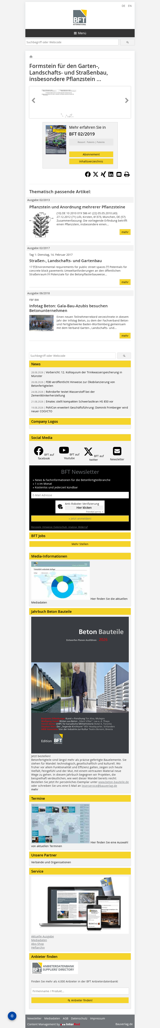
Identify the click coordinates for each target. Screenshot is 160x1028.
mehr (125, 232)
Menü (82, 33)
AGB (65, 1018)
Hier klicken (84, 507)
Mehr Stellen (80, 544)
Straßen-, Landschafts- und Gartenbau (65, 260)
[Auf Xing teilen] (103, 176)
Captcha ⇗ (94, 512)
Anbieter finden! (81, 1000)
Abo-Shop (37, 944)
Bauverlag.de (124, 1024)
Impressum (97, 1018)
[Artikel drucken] (127, 174)
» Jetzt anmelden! (80, 518)
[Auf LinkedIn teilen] (111, 176)
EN (130, 6)
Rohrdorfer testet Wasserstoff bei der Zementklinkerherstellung (63, 393)
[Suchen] (127, 42)
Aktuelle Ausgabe (42, 936)
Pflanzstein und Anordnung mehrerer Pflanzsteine (77, 207)
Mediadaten (39, 940)
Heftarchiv (38, 947)
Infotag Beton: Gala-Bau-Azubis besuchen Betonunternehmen (68, 308)
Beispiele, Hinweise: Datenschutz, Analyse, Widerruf (59, 527)
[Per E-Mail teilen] (119, 174)
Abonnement (91, 154)
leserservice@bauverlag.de (99, 786)
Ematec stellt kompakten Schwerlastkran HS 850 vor (72, 401)
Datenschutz (79, 1018)
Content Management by (43, 1024)
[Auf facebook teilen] (88, 176)
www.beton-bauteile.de (113, 782)
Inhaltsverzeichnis (91, 161)
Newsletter (34, 1018)
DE (123, 6)
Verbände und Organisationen (51, 862)
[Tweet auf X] (96, 176)
